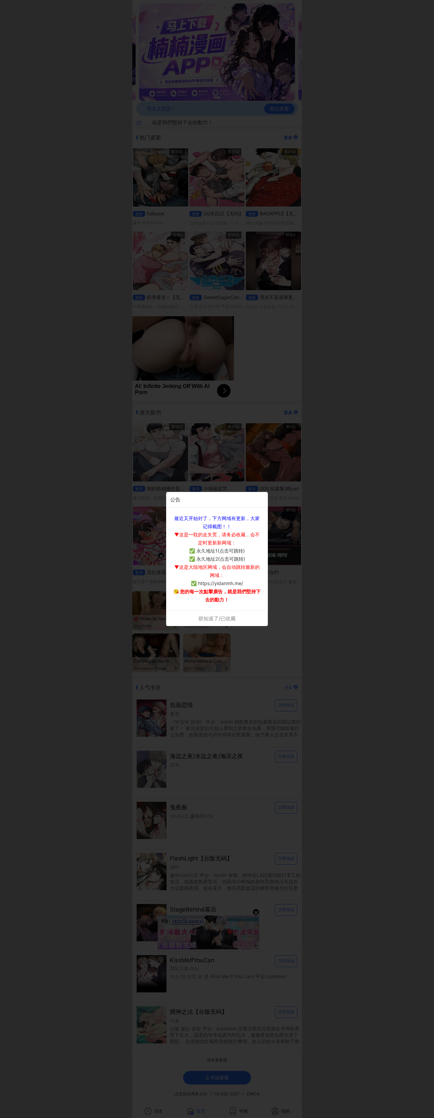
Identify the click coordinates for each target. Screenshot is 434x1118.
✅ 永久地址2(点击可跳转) (217, 559)
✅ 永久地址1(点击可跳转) (217, 551)
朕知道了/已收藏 (217, 618)
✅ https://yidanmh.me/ (217, 583)
